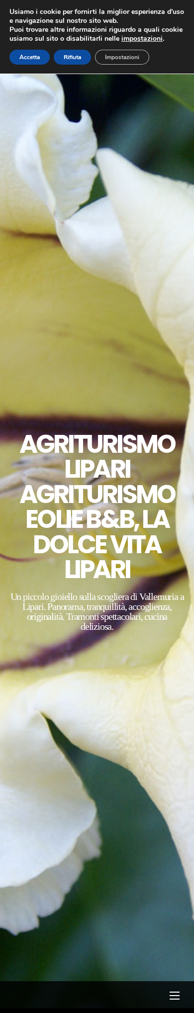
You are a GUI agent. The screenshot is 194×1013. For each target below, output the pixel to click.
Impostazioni (122, 57)
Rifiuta (72, 57)
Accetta (29, 57)
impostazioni (142, 38)
